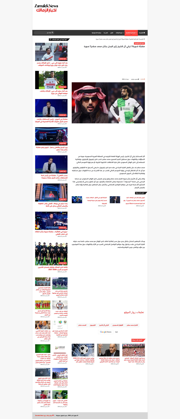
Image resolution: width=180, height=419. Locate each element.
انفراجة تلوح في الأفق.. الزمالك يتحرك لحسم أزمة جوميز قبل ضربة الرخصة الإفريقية (96, 200)
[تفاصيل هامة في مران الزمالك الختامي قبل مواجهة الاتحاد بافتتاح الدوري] (60, 283)
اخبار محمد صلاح (132, 325)
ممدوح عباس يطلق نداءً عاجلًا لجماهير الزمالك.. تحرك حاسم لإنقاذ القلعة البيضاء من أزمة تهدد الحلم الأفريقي (109, 360)
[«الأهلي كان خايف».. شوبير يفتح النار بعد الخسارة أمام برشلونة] (60, 394)
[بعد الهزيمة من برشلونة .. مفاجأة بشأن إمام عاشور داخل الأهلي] (42, 394)
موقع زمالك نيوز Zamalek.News (43, 415)
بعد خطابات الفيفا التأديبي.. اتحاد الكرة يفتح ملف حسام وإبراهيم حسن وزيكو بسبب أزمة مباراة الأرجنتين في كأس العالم (42, 335)
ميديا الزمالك (119, 33)
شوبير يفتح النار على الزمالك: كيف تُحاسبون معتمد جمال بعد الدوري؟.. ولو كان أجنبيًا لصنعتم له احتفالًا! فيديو (134, 200)
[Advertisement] (109, 15)
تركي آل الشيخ (103, 325)
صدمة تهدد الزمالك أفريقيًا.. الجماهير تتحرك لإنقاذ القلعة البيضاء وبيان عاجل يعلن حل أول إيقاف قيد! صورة (134, 360)
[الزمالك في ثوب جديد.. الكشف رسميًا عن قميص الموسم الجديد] (60, 305)
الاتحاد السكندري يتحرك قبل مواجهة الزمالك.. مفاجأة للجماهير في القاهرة (60, 333)
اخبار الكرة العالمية (130, 33)
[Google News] (105, 332)
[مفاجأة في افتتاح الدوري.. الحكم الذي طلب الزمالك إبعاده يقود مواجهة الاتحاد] (60, 373)
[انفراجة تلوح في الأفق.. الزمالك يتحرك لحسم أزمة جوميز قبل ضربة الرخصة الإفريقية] (77, 199)
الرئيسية (141, 33)
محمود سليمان (134, 79)
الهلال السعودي (117, 325)
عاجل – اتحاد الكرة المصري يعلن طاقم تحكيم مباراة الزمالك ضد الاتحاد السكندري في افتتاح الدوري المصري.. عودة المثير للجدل (42, 358)
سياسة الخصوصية (96, 33)
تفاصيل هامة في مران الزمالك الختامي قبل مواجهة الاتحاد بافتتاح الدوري (60, 293)
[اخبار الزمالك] (46, 8)
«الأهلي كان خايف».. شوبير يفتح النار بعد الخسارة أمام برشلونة (60, 402)
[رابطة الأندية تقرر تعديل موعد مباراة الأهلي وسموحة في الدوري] (42, 305)
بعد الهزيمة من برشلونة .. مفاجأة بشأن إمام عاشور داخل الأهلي (43, 402)
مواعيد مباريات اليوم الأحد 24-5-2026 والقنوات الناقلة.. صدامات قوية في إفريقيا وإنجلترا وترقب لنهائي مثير (83, 360)
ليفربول (92, 325)
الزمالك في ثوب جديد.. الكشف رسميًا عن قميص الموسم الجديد (61, 313)
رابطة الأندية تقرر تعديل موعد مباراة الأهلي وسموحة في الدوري (42, 313)
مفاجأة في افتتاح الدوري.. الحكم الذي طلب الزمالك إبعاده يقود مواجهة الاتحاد (60, 383)
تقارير (111, 33)
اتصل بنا (106, 33)
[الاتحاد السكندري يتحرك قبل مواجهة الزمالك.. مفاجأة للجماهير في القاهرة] (60, 325)
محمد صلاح (81, 325)
